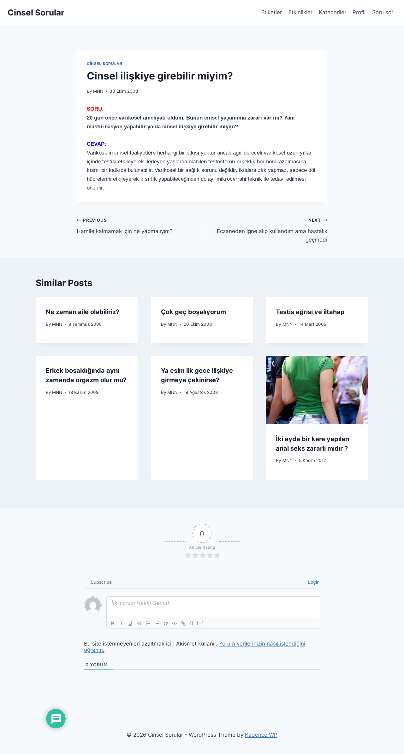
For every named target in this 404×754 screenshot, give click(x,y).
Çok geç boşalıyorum (193, 312)
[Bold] (112, 623)
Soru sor (382, 12)
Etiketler (271, 12)
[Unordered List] (156, 623)
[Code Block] (174, 623)
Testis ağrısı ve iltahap (310, 312)
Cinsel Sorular (104, 63)
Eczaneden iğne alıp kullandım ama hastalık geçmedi (272, 230)
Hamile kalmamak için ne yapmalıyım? (125, 226)
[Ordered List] (148, 623)
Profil (359, 12)
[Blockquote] (165, 623)
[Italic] (121, 623)
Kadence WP (261, 735)
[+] (200, 623)
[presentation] (317, 390)
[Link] (183, 623)
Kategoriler (332, 12)
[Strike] (139, 623)
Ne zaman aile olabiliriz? (82, 312)
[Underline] (130, 623)
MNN (98, 91)
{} (191, 623)
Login (313, 582)
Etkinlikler (300, 12)
